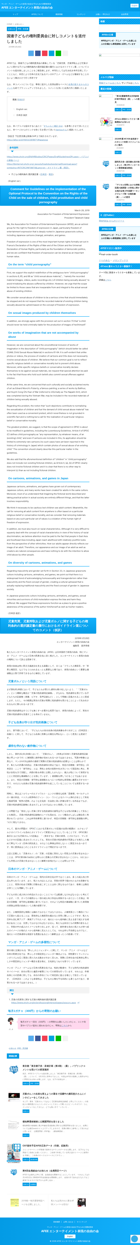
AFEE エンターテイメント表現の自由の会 (27, 7)
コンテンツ (81, 14)
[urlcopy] (65, 53)
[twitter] (31, 53)
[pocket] (44, 53)
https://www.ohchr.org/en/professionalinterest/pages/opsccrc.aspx (43, 1002)
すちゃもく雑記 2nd (53, 126)
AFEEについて (37, 14)
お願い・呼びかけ (103, 14)
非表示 (21, 99)
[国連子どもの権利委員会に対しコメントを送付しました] (51, 53)
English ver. (22, 109)
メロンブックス (120, 260)
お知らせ (12, 1048)
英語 (51, 174)
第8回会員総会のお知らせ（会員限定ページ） (45, 1170)
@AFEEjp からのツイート (111, 220)
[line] (58, 53)
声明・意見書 (22, 1048)
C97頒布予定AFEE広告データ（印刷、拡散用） (46, 1145)
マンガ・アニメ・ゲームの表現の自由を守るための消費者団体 (70, 1227)
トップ (15, 14)
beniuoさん (61, 129)
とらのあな (104, 260)
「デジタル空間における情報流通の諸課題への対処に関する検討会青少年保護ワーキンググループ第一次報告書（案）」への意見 (127, 191)
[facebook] (38, 53)
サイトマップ (82, 1222)
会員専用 (124, 14)
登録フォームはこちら (110, 82)
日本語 (43, 174)
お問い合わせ (68, 1222)
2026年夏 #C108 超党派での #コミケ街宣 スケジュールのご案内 (127, 142)
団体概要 (56, 1222)
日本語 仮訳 (21, 115)
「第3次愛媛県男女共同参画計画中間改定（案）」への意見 (127, 99)
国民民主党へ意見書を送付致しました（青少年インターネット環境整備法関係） (127, 165)
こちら (65, 1025)
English (134, 6)
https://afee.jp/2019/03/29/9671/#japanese (27, 140)
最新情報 (59, 14)
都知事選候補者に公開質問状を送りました (43, 1121)
